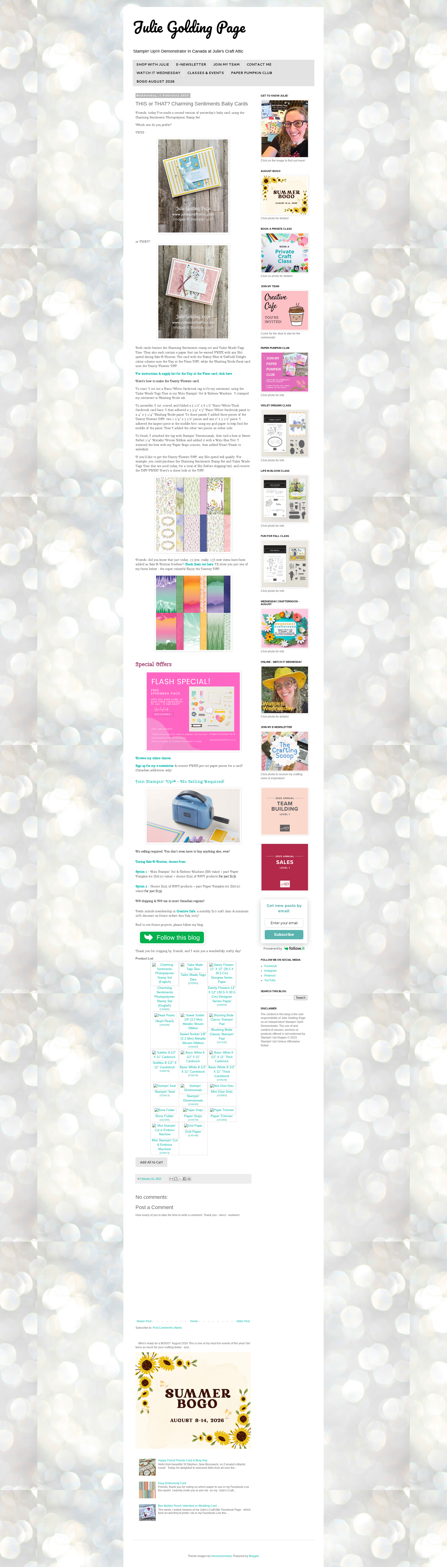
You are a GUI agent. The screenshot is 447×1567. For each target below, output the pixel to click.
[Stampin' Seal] (164, 1086)
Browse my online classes (153, 758)
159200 (193, 1046)
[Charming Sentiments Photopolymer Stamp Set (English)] (165, 982)
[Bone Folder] (164, 1110)
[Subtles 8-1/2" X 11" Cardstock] (165, 1057)
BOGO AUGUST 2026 (155, 81)
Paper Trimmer (222, 1116)
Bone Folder (165, 1116)
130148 (193, 1135)
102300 (164, 1120)
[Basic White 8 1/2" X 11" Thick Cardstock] (222, 1061)
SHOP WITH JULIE (152, 64)
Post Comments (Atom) (167, 1327)
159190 (164, 1025)
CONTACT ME (259, 64)
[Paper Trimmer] (222, 1110)
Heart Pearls (165, 1021)
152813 (164, 1095)
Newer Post (144, 1321)
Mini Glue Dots (222, 1091)
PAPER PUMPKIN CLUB (251, 73)
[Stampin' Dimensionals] (193, 1090)
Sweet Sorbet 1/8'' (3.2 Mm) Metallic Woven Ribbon (193, 1038)
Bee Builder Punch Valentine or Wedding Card (187, 1505)
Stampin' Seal (165, 1091)
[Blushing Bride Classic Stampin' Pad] (222, 1024)
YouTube (270, 980)
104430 (193, 1104)
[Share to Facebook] (184, 1178)
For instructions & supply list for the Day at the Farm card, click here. (184, 373)
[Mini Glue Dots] (222, 1086)
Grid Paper (193, 1131)
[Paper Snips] (193, 1110)
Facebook (270, 966)
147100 (222, 1042)
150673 (164, 1153)
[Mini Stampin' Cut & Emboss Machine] (165, 1134)
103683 (222, 1095)
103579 (193, 1120)
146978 (164, 1071)
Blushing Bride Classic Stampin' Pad (222, 1034)
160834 (222, 1005)
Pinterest (269, 975)
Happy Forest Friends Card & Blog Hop (182, 1460)
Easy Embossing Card (172, 1483)
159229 (222, 1079)
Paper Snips (193, 1116)
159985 (164, 1009)
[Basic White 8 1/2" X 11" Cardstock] (193, 1061)
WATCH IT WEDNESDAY (158, 73)
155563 (193, 983)
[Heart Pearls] (164, 1015)
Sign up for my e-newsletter (154, 766)
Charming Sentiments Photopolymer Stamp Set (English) (164, 996)
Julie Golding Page (189, 26)
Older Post (243, 1321)
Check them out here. (199, 564)
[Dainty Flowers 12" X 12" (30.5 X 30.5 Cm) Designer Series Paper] (222, 982)
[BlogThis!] (175, 1178)
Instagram (270, 970)
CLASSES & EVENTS (205, 73)
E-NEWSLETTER (191, 64)
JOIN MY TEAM (226, 64)
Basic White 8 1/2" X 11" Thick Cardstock (221, 1071)
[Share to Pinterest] (189, 1178)
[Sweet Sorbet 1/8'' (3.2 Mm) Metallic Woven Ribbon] (193, 1028)
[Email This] (171, 1178)
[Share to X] (180, 1178)
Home (194, 1321)
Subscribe (284, 934)
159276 (193, 1075)
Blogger (254, 1556)
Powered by (273, 948)
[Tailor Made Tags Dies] (193, 969)
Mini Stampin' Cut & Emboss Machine (165, 1145)
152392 (222, 1120)
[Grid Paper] (193, 1125)
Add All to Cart (151, 1162)
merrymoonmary (221, 1556)
